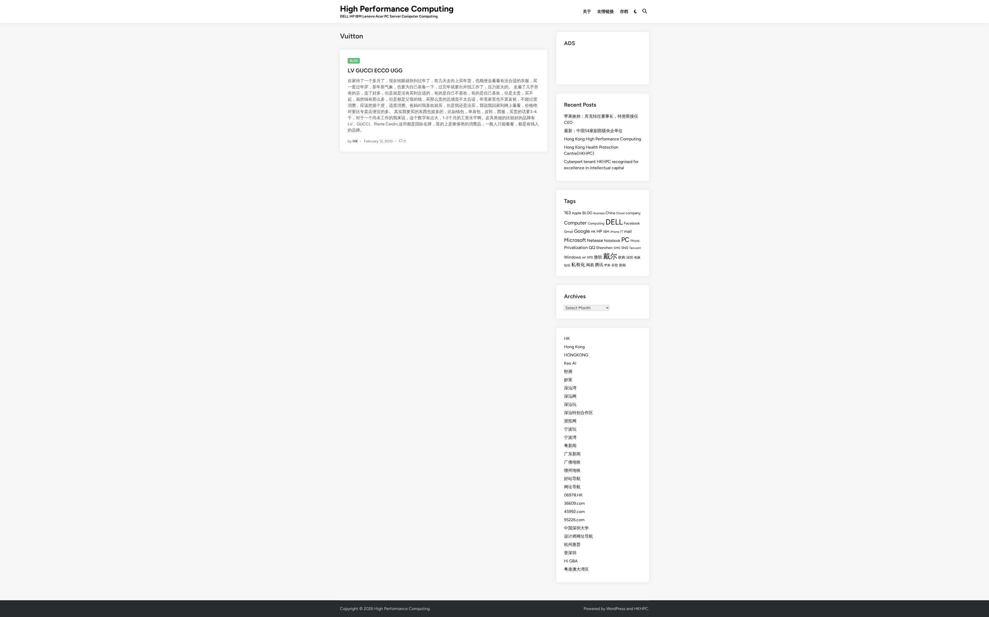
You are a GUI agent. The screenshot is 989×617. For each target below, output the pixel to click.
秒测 (568, 371)
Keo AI (570, 363)
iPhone (614, 232)
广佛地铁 (572, 462)
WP (584, 257)
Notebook (612, 240)
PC (625, 239)
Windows (572, 257)
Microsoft (575, 240)
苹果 (607, 265)
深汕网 (570, 396)
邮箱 (622, 265)
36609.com (574, 503)
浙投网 (570, 420)
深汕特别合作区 (578, 412)
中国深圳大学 (576, 528)
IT (621, 232)
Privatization (576, 247)
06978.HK (573, 495)
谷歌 (614, 265)
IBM (606, 232)
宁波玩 (570, 429)
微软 (598, 257)
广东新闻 (572, 453)
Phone (635, 241)
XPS (590, 257)
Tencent (635, 248)
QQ (592, 247)
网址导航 (572, 486)
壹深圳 (570, 552)
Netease (595, 240)
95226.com (574, 519)
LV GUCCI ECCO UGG (375, 70)
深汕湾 (570, 387)
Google (582, 231)
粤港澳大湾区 (576, 569)
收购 (621, 257)
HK (355, 141)
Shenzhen (604, 247)
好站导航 (572, 478)
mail (628, 231)
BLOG (354, 61)
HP (599, 231)
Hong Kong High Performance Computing (602, 138)
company (633, 213)
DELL (614, 221)
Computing (596, 223)
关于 (587, 11)
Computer (575, 223)
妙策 (568, 379)
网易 (590, 265)
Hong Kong (574, 346)
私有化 (578, 264)
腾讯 (599, 264)
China (610, 213)
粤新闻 (570, 445)
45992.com (574, 511)
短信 (567, 265)
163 (567, 212)
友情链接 (605, 11)
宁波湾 (570, 437)
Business (598, 213)
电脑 (637, 257)
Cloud (620, 213)
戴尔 (610, 256)
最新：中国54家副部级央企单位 (593, 130)
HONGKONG (576, 355)
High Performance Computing (397, 9)
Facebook (632, 223)
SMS (616, 248)
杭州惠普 (572, 544)
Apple (576, 213)
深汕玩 (570, 404)
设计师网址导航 (578, 536)
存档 (624, 11)
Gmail (568, 231)
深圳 (629, 257)
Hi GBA (571, 561)
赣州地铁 (572, 470)
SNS (624, 248)
